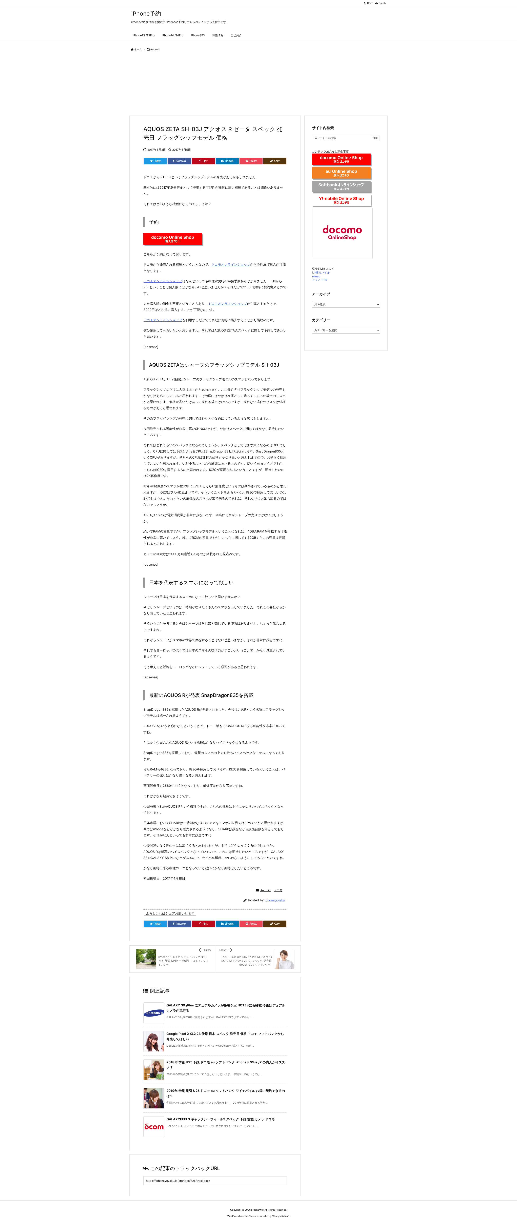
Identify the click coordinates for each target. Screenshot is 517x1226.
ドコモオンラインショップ (230, 264)
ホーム (138, 49)
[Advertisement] (258, 85)
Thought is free (280, 1216)
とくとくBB (319, 279)
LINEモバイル (321, 272)
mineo (316, 276)
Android (155, 49)
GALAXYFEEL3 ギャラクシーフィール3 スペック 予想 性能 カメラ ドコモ (220, 1119)
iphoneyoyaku (275, 900)
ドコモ (278, 890)
